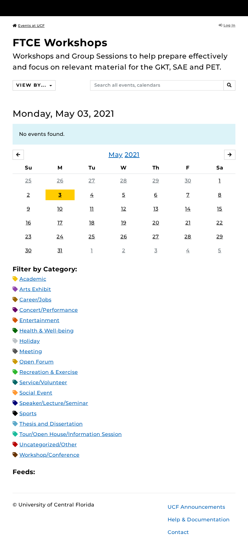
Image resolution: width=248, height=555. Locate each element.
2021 (132, 154)
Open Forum (36, 362)
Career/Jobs (35, 300)
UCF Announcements (196, 507)
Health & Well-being (46, 331)
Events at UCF (31, 25)
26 (60, 181)
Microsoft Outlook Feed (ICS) (54, 472)
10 (60, 209)
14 (188, 209)
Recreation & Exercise (48, 372)
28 (123, 181)
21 (188, 223)
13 (155, 209)
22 (219, 223)
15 (219, 209)
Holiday (29, 341)
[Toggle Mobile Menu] (234, 7)
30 (188, 181)
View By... (32, 85)
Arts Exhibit (35, 289)
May (115, 154)
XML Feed (76, 472)
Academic (32, 279)
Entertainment (39, 320)
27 (91, 181)
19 (123, 223)
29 (155, 181)
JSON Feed (87, 472)
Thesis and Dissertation (51, 424)
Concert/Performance (48, 310)
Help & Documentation (199, 520)
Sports (27, 413)
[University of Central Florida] (55, 8)
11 (92, 209)
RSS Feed (65, 472)
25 (28, 181)
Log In (229, 25)
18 (92, 223)
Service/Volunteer (43, 382)
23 (28, 237)
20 (155, 223)
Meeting (30, 351)
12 (123, 209)
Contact (178, 532)
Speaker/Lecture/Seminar (53, 403)
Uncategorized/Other (48, 444)
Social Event (35, 393)
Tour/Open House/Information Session (70, 434)
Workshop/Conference (49, 455)
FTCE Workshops (60, 42)
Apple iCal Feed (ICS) (43, 472)
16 (28, 223)
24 (60, 237)
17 (60, 223)
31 (59, 250)
